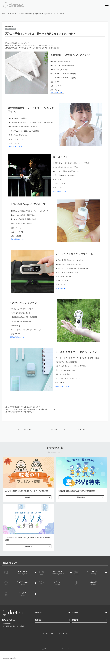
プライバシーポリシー (49, 634)
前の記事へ (28, 429)
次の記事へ (55, 429)
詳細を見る (28, 497)
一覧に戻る (81, 429)
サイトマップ (63, 634)
